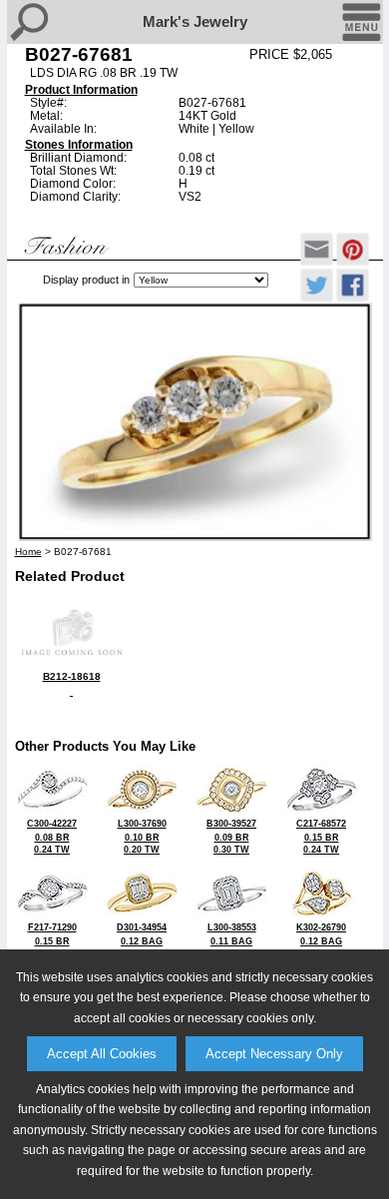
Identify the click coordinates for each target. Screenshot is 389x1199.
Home (28, 551)
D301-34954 (142, 940)
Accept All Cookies (102, 1053)
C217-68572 (321, 837)
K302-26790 (321, 940)
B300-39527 (231, 837)
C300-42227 (52, 837)
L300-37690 (142, 837)
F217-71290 (52, 940)
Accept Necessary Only (274, 1053)
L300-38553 (231, 940)
